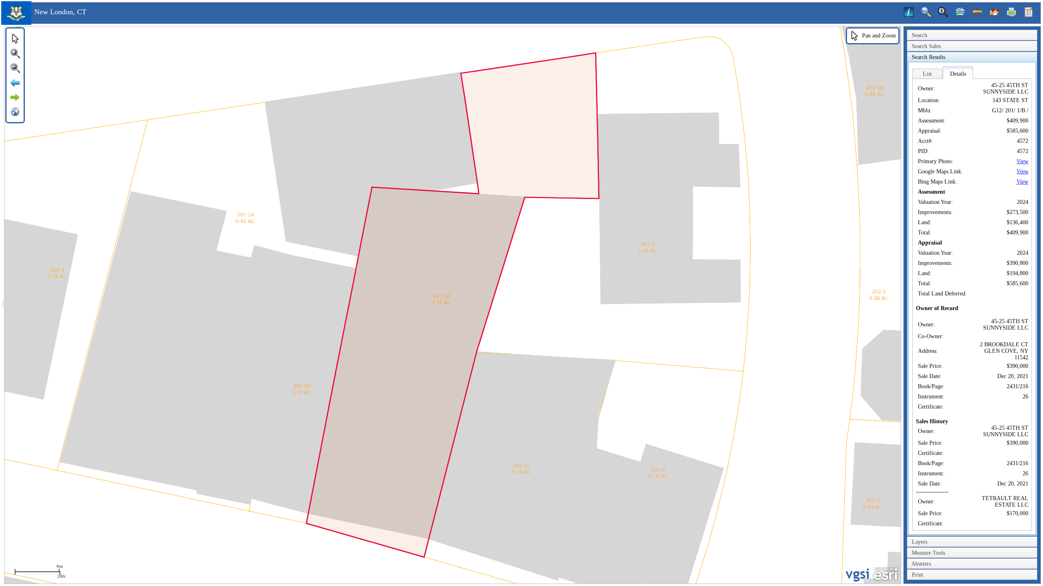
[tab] (972, 35)
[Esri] (885, 574)
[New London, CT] (16, 23)
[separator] (3, 305)
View (1022, 161)
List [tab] (927, 74)
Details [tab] (958, 74)
